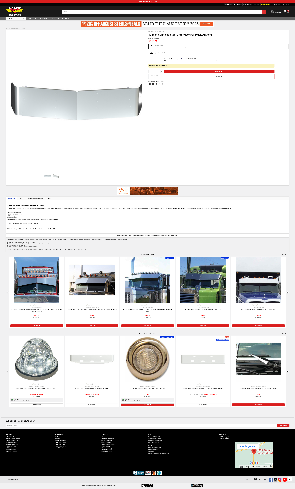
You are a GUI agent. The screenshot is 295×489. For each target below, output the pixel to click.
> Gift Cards (9, 448)
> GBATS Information (106, 440)
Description (11, 198)
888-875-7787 (173, 235)
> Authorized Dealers (106, 451)
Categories (10, 18)
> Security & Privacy (11, 442)
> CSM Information (106, 442)
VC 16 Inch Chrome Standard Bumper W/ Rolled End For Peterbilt (92, 388)
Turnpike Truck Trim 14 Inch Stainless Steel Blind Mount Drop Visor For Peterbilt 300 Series (92, 309)
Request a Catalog (107, 448)
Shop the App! (147, 1)
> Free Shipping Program (13, 438)
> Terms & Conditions (59, 448)
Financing (239, 4)
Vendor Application (107, 449)
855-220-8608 (158, 440)
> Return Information (11, 446)
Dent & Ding (56, 18)
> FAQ (102, 437)
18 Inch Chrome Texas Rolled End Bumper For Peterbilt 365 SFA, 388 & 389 (203, 388)
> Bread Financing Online (13, 440)
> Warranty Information (12, 444)
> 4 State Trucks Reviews (60, 446)
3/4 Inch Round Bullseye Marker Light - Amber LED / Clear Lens (147, 388)
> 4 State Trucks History (60, 442)
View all (284, 254)
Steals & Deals (32, 18)
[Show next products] (287, 292)
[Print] (156, 84)
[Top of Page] (290, 479)
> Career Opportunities (60, 440)
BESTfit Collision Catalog (108, 444)
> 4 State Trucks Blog (59, 444)
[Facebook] (149, 84)
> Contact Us (57, 438)
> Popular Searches (11, 451)
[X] (159, 84)
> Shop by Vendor (11, 449)
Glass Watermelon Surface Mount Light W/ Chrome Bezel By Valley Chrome (36, 388)
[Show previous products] (7, 292)
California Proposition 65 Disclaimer (156, 81)
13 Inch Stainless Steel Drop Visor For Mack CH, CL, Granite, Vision (258, 309)
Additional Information (35, 198)
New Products (44, 18)
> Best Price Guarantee (12, 437)
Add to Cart (36, 325)
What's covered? (191, 59)
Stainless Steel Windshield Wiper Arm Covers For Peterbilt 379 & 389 (258, 388)
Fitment (21, 198)
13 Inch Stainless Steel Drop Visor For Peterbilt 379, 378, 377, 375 (203, 309)
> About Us (56, 437)
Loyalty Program (247, 4)
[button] (276, 11)
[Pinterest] (162, 84)
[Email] (153, 84)
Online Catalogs (106, 446)
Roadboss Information (108, 438)
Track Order (257, 4)
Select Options (36, 404)
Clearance (65, 18)
